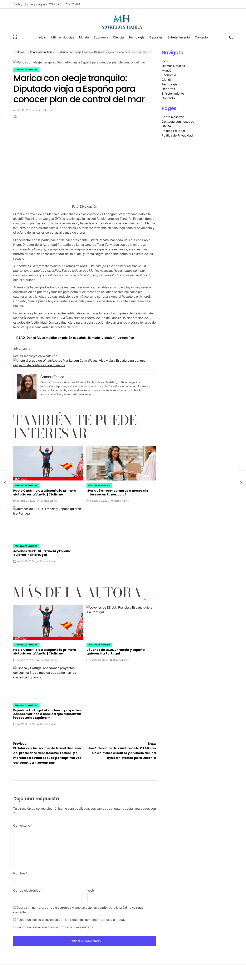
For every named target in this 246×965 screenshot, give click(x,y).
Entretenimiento (178, 37)
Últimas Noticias (62, 37)
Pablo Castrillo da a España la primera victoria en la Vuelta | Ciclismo (44, 492)
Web (90, 890)
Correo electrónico (28, 890)
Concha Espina (44, 110)
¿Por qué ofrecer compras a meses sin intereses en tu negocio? (117, 492)
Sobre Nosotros (173, 117)
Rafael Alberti (121, 500)
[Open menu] (15, 37)
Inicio (42, 37)
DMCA (166, 126)
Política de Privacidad (177, 135)
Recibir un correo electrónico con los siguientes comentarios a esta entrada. (71, 920)
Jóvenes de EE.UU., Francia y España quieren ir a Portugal (42, 553)
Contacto (201, 37)
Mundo (84, 37)
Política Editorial (173, 131)
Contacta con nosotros (178, 121)
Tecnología (137, 37)
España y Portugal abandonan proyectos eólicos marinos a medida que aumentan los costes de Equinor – (47, 714)
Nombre (20, 873)
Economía (101, 37)
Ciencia (118, 37)
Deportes (156, 37)
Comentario (22, 825)
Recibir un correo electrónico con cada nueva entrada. (55, 927)
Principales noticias (26, 69)
